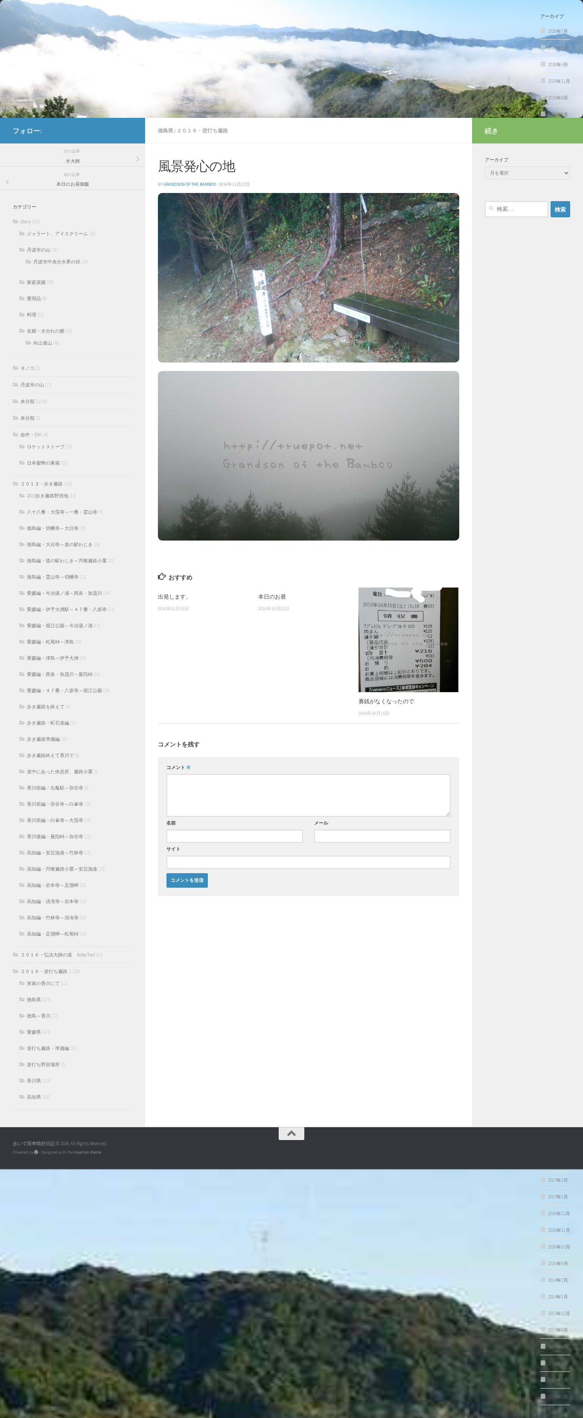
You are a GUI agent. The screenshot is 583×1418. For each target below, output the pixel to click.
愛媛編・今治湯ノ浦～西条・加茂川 (64, 593)
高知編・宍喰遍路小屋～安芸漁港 (62, 869)
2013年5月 (558, 1347)
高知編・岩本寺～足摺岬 (53, 885)
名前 (171, 823)
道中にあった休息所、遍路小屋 (60, 772)
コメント (178, 767)
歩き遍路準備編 (43, 739)
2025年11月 (559, 81)
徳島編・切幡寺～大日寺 (53, 528)
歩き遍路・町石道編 (48, 723)
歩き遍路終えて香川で (50, 755)
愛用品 (34, 298)
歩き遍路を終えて (45, 707)
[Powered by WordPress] (36, 1152)
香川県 (34, 1081)
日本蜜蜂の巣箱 (43, 463)
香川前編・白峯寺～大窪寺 (55, 820)
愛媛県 (34, 1032)
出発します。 (174, 596)
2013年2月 (558, 1397)
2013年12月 (559, 1313)
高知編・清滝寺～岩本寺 (53, 901)
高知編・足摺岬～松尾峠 (53, 934)
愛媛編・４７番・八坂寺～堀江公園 (64, 690)
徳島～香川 (38, 1016)
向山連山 (42, 343)
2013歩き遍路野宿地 (47, 496)
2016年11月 (559, 1230)
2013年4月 (558, 1363)
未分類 (27, 401)
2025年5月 (558, 114)
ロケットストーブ (45, 447)
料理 (31, 315)
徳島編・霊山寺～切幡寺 (53, 577)
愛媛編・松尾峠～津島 (50, 642)
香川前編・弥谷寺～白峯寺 (55, 804)
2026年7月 (558, 31)
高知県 (34, 1097)
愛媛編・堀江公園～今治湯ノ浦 (60, 626)
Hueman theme (87, 1152)
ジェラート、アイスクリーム (57, 234)
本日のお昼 (272, 596)
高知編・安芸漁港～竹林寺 (55, 853)
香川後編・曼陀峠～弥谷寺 (55, 836)
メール (321, 823)
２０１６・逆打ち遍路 (202, 130)
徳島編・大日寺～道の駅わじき (60, 544)
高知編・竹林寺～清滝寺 (53, 918)
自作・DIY (30, 435)
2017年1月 (558, 1197)
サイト (173, 849)
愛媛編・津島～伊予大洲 (53, 658)
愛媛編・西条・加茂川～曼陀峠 (60, 674)
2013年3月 (558, 1380)
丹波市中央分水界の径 (56, 262)
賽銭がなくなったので (386, 701)
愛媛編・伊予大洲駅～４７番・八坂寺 (67, 609)
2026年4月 (558, 64)
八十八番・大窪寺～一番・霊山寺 (62, 512)
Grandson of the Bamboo (189, 184)
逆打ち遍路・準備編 (48, 1048)
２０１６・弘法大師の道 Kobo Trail (57, 955)
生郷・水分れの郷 (45, 331)
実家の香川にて (43, 983)
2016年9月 (558, 1263)
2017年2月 (558, 1180)
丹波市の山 (38, 250)
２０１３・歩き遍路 (41, 484)
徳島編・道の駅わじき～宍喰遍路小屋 (67, 561)
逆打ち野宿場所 (43, 1064)
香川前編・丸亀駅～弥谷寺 (55, 788)
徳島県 (165, 130)
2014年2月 (558, 1280)
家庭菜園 (36, 282)
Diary (25, 222)
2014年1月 (558, 1297)
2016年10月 (559, 1247)
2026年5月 (558, 48)
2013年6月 (558, 1330)
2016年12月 (559, 1213)
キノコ (27, 368)
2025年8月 (558, 98)
